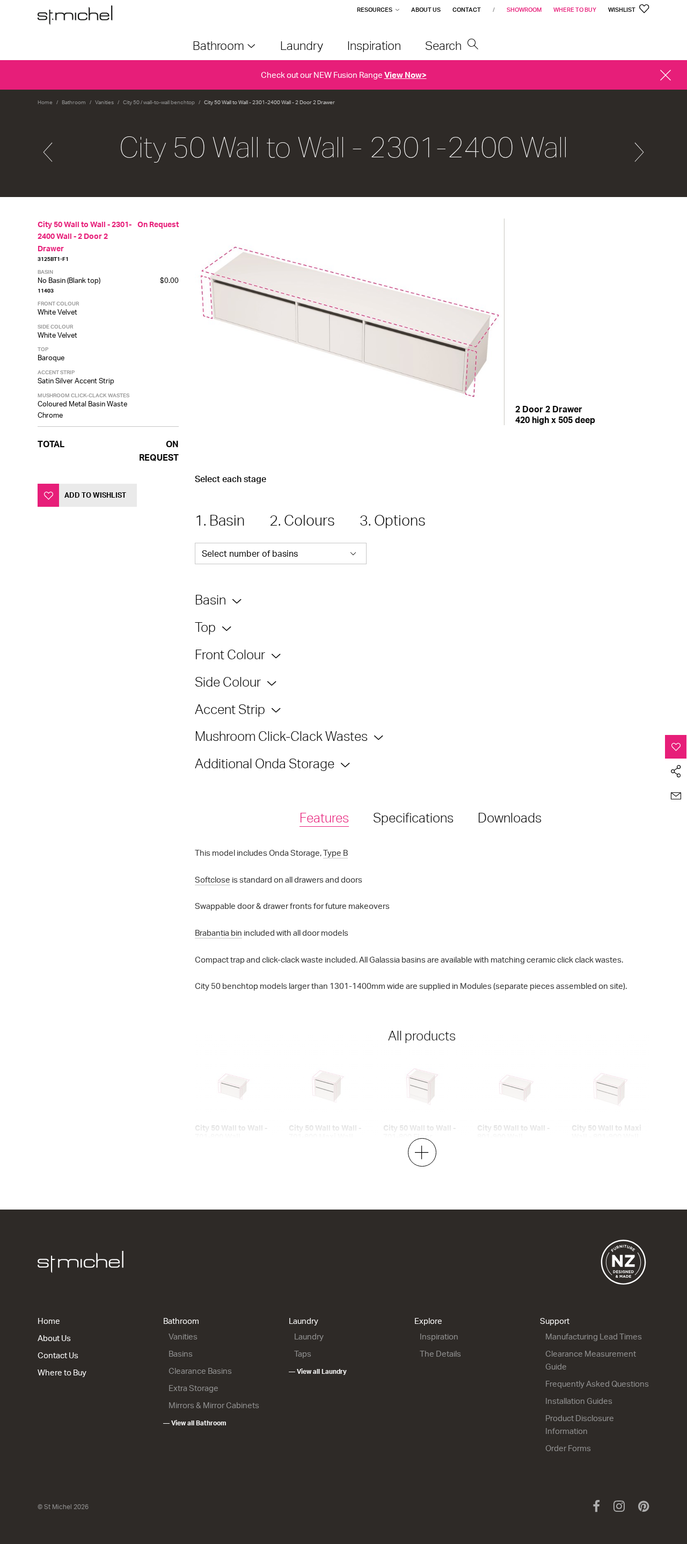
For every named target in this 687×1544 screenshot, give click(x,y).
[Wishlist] (676, 747)
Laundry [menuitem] (301, 45)
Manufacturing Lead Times (593, 1336)
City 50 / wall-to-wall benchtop (159, 102)
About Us (426, 9)
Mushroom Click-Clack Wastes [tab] (281, 736)
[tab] (324, 818)
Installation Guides (578, 1401)
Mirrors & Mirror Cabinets (214, 1405)
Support (554, 1321)
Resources (374, 9)
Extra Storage (193, 1388)
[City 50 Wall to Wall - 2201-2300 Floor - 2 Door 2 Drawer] (48, 147)
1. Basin (220, 520)
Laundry (303, 1321)
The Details (440, 1354)
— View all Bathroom (194, 1423)
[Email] (676, 796)
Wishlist (622, 9)
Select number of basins (250, 553)
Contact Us (58, 1355)
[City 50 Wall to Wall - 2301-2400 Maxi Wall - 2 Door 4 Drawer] (639, 147)
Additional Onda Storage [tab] (264, 763)
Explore (428, 1321)
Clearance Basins (200, 1371)
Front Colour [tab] (230, 654)
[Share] (676, 771)
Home (45, 102)
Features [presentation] (324, 818)
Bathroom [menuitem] (218, 45)
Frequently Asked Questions (597, 1384)
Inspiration (439, 1336)
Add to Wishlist (95, 495)
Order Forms (568, 1448)
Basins (181, 1354)
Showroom (524, 9)
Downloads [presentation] (510, 818)
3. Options (393, 520)
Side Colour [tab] (228, 682)
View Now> (405, 75)
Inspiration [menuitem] (374, 45)
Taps (302, 1354)
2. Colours (302, 520)
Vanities (104, 102)
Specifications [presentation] (413, 818)
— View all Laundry (318, 1371)
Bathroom (74, 102)
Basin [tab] (210, 600)
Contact (466, 9)
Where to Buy (574, 9)
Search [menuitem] (444, 45)
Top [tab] (205, 627)
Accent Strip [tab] (230, 709)
